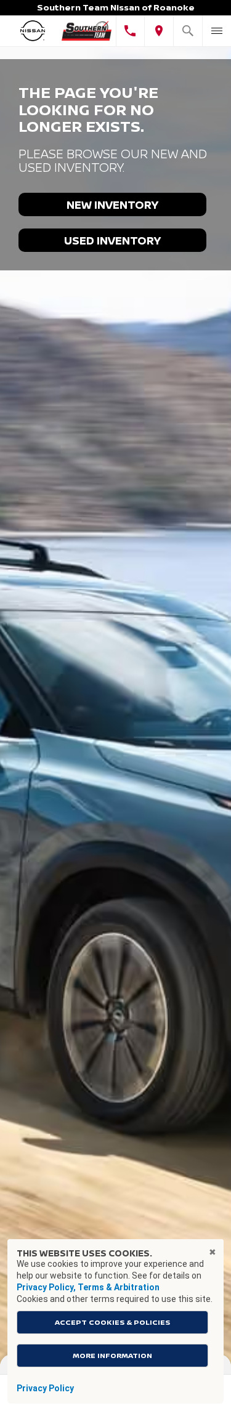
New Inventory (112, 204)
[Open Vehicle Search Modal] (187, 30)
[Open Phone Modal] (130, 30)
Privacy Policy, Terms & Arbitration (88, 1287)
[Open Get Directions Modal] (158, 30)
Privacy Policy (45, 1388)
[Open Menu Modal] (216, 30)
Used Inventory (112, 240)
